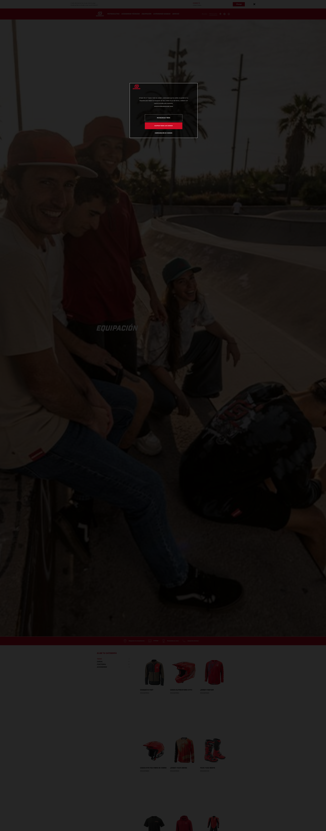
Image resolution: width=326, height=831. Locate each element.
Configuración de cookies (163, 133)
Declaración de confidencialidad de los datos (161, 106)
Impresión (171, 106)
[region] (164, 110)
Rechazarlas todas (163, 118)
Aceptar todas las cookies (163, 126)
